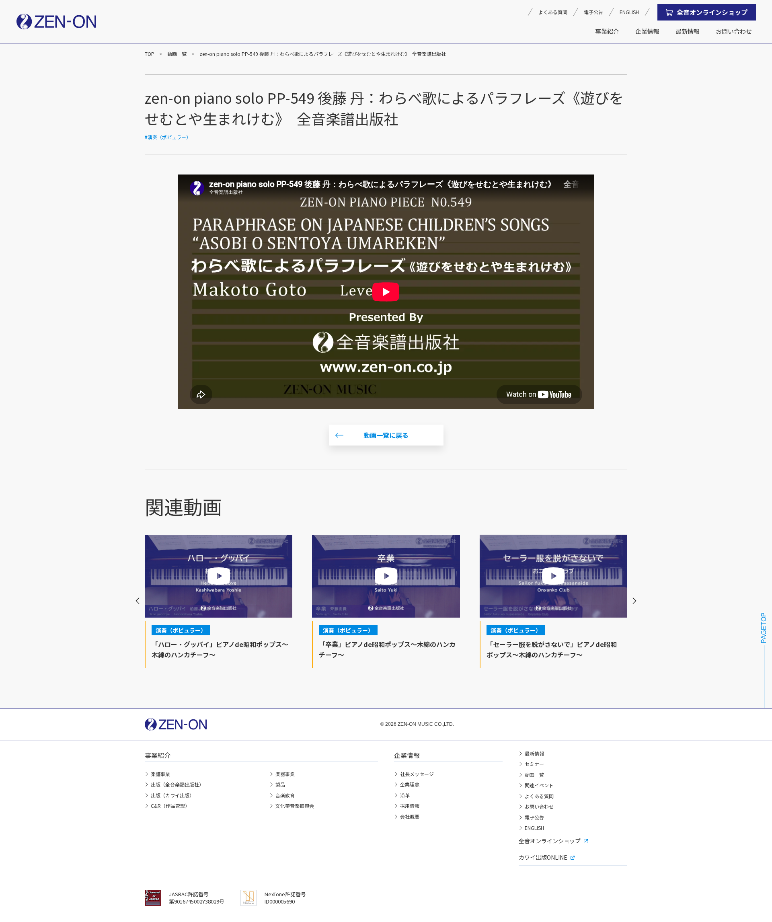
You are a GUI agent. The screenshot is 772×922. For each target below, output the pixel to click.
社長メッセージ (417, 773)
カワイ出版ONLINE (543, 857)
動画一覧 (177, 53)
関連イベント (539, 785)
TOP (149, 53)
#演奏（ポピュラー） (168, 136)
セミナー (534, 763)
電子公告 (593, 11)
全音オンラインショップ (712, 12)
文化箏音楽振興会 (294, 805)
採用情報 (409, 805)
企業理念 (409, 784)
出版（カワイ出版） (172, 795)
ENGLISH (629, 11)
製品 (280, 784)
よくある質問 (552, 11)
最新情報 (688, 31)
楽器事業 (285, 773)
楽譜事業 (160, 773)
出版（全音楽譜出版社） (177, 784)
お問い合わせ (734, 31)
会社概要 (409, 816)
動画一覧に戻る (386, 435)
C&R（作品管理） (170, 805)
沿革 (405, 795)
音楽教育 (285, 795)
